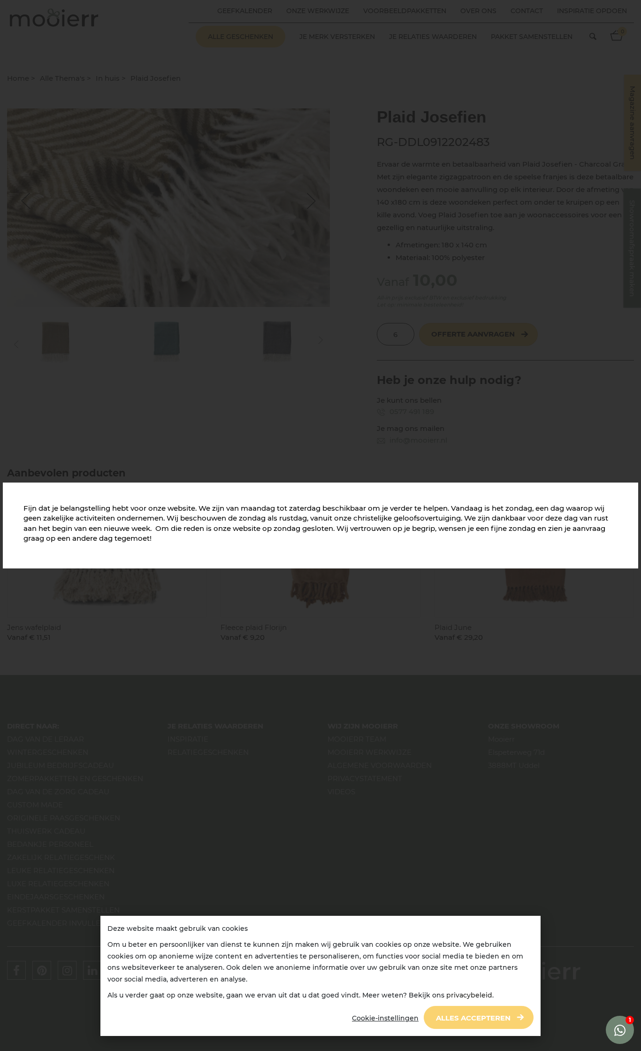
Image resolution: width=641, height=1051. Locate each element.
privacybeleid (469, 995)
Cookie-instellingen (385, 1018)
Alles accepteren (473, 1017)
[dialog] (320, 976)
